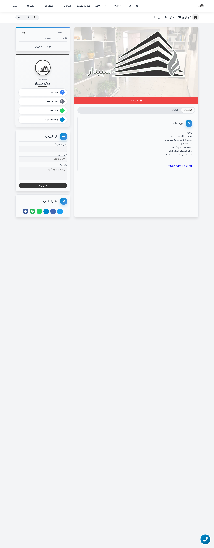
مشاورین (67, 6)
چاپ (46, 46)
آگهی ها (31, 6)
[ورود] (130, 6)
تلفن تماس (62, 155)
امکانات (175, 110)
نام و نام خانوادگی (59, 144)
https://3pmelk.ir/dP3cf (180, 166)
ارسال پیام (42, 185)
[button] (205, 539)
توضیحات (188, 110)
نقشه (15, 6)
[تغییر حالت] (137, 6)
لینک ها (49, 6)
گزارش (37, 46)
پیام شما (63, 165)
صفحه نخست (83, 6)
